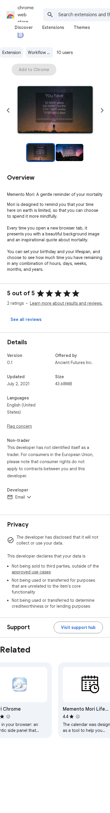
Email (20, 497)
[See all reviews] (26, 319)
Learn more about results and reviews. (66, 303)
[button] (55, 110)
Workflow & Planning (40, 52)
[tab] (24, 27)
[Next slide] (102, 110)
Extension (11, 52)
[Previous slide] (8, 110)
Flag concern (19, 426)
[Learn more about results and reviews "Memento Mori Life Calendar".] (77, 716)
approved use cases (31, 572)
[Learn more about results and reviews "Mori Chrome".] (8, 716)
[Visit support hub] (78, 627)
